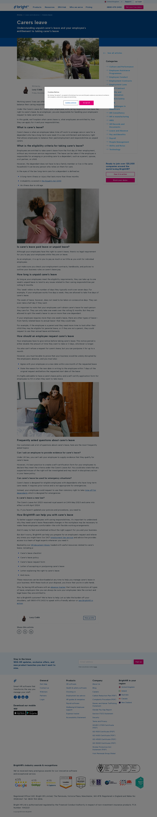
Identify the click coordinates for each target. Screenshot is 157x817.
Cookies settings (70, 102)
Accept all (86, 103)
